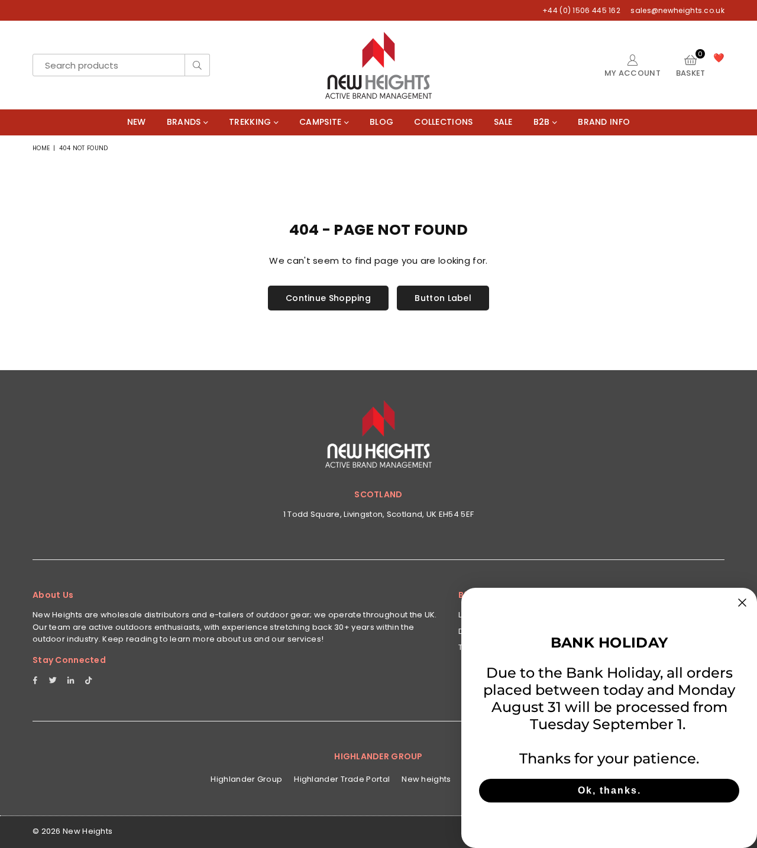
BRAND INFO (604, 122)
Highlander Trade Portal (342, 779)
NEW (136, 122)
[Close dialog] (742, 602)
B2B (542, 122)
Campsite (321, 122)
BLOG (381, 122)
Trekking (251, 122)
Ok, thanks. (609, 790)
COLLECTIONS (443, 122)
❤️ (718, 57)
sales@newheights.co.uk (676, 10)
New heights (426, 779)
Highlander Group (246, 779)
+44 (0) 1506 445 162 (581, 10)
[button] (690, 65)
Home (41, 148)
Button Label (443, 298)
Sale (503, 122)
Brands (185, 122)
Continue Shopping (328, 298)
